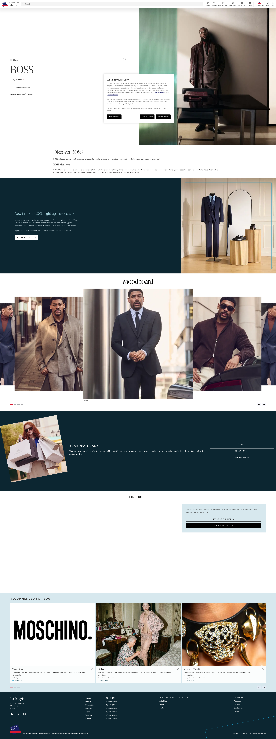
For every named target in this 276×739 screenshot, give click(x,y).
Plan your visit (222, 526)
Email (241, 444)
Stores (15, 60)
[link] (14, 4)
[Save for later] (124, 60)
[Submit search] (22, 4)
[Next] (264, 404)
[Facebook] (12, 714)
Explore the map (222, 519)
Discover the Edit (26, 238)
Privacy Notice (112, 95)
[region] (139, 98)
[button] (91, 669)
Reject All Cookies (147, 116)
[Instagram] (18, 714)
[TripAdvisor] (24, 714)
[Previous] (259, 404)
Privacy (235, 733)
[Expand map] (95, 546)
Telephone (241, 451)
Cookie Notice (245, 733)
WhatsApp (240, 457)
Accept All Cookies (163, 116)
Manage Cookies (259, 733)
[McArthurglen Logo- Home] (5, 4)
